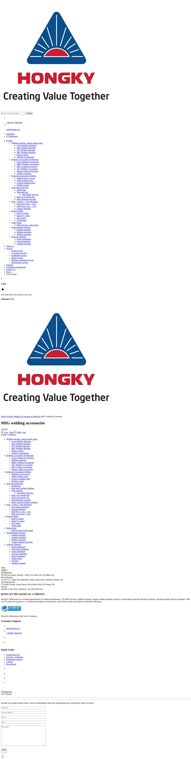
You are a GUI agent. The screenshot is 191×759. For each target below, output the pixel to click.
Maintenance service (19, 262)
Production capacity (14, 659)
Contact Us (10, 269)
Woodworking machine (21, 227)
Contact (9, 662)
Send (4, 750)
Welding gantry (23, 185)
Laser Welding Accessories (28, 162)
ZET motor (21, 218)
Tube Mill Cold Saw (30, 195)
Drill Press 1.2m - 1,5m (21, 512)
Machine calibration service (22, 260)
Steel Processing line (19, 187)
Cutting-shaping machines (22, 542)
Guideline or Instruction (16, 267)
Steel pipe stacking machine (22, 488)
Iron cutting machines (20, 507)
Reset (4, 570)
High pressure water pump (27, 225)
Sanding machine (24, 230)
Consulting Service (19, 253)
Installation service (19, 255)
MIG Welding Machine (26, 152)
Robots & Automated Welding (23, 176)
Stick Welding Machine (26, 148)
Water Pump (16, 223)
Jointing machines (24, 232)
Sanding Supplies (24, 244)
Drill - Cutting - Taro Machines (19, 505)
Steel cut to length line (26, 197)
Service (9, 248)
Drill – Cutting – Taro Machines (24, 202)
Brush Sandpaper (24, 239)
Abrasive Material (18, 237)
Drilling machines (24, 234)
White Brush (16, 558)
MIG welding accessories (27, 166)
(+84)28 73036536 (14, 633)
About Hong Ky (13, 655)
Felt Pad (14, 561)
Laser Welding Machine (26, 145)
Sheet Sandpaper (18, 556)
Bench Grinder (23, 213)
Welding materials (24, 173)
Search (29, 113)
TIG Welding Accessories (27, 169)
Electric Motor (17, 211)
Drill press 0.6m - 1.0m (20, 514)
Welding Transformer (25, 157)
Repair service (17, 258)
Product (9, 141)
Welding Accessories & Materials (25, 159)
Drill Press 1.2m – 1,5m (26, 206)
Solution (9, 265)
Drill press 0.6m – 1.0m (26, 204)
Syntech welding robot (26, 183)
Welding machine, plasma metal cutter (26, 143)
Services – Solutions (14, 657)
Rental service (17, 251)
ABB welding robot (25, 180)
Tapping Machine (24, 209)
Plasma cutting (23, 155)
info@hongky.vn (13, 628)
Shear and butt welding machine (24, 502)
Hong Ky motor (23, 216)
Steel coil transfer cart (20, 498)
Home (3, 416)
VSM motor (22, 220)
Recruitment (11, 664)
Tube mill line (22, 192)
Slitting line (21, 190)
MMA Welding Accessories (28, 164)
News (8, 272)
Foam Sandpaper (24, 241)
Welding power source (26, 178)
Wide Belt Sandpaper (20, 549)
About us (10, 246)
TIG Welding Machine (26, 150)
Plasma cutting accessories (27, 171)
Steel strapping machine (26, 199)
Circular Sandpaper (19, 554)
